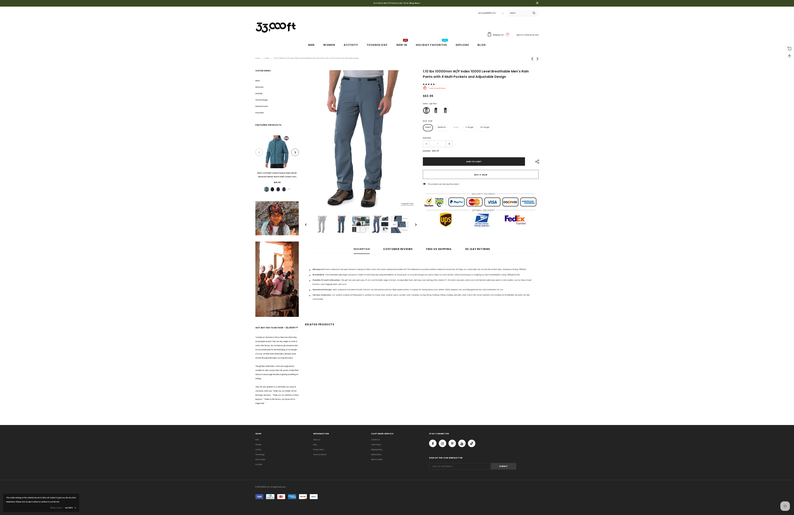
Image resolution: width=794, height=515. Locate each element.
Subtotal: (427, 151)
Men (257, 80)
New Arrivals (261, 106)
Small (428, 127)
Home (257, 58)
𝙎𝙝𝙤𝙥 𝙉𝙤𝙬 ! (415, 3)
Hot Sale (259, 112)
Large (456, 127)
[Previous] (308, 224)
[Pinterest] (452, 443)
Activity (258, 93)
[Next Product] (295, 152)
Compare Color (407, 204)
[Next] (413, 224)
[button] (429, 84)
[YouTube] (462, 443)
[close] (537, 3)
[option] (277, 164)
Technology (261, 100)
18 (428, 184)
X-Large (469, 127)
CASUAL (266, 58)
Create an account (531, 35)
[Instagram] (442, 443)
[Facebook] (432, 443)
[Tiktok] (471, 443)
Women (259, 87)
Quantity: (427, 138)
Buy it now (480, 175)
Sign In (519, 35)
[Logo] (276, 26)
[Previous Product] (259, 152)
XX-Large (484, 127)
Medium (442, 127)
